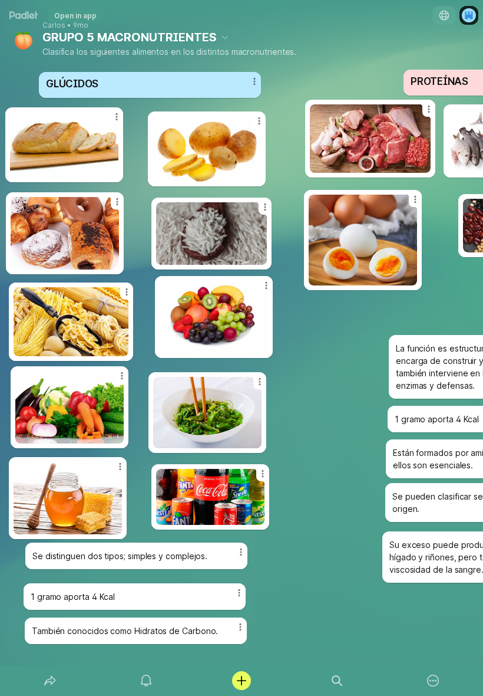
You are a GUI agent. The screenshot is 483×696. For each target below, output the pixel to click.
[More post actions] (231, 597)
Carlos (53, 25)
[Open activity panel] (146, 680)
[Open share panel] (50, 680)
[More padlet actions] (433, 680)
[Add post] (241, 680)
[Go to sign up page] (468, 15)
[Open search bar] (337, 681)
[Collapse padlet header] (225, 37)
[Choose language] (444, 15)
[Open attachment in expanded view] (207, 149)
